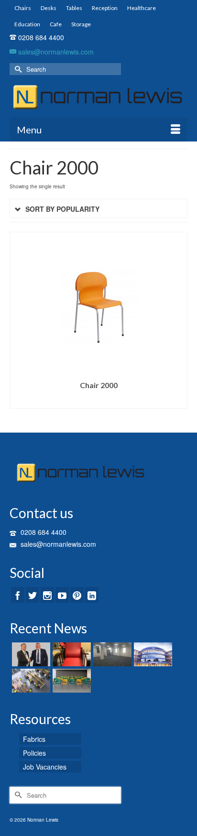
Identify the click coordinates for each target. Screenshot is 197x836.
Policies (34, 753)
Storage (81, 24)
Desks (48, 7)
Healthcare (141, 7)
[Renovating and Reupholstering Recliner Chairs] (70, 654)
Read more (99, 401)
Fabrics (34, 739)
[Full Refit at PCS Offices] (111, 654)
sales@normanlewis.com (55, 51)
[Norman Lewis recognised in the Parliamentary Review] (30, 654)
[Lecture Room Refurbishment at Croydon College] (151, 654)
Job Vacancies (44, 766)
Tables (74, 7)
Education (27, 24)
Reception (105, 7)
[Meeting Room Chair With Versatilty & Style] (70, 681)
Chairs (22, 7)
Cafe (56, 24)
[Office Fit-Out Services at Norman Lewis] (30, 681)
